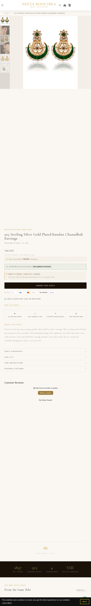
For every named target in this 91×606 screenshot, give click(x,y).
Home (6, 13)
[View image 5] (4, 58)
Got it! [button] (85, 601)
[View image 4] (4, 49)
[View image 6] (4, 68)
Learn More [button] (7, 603)
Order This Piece (45, 285)
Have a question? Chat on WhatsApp (24, 299)
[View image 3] (4, 39)
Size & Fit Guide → (12, 305)
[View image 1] (4, 20)
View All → (81, 590)
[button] (2, 5)
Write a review (45, 393)
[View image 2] (4, 30)
